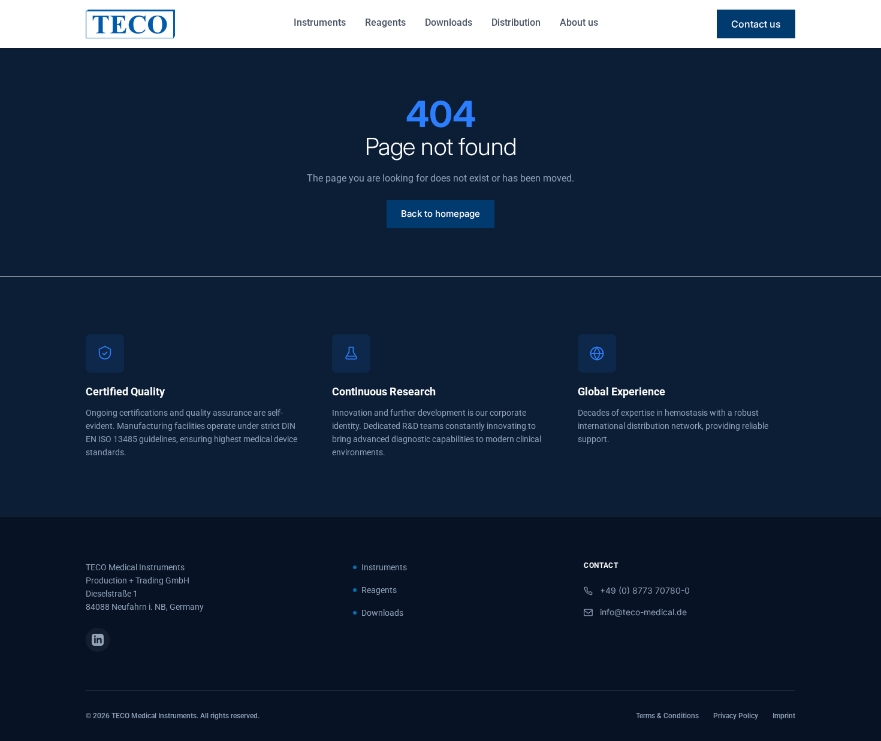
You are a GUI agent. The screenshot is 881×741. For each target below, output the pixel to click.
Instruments (320, 22)
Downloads (448, 22)
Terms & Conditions (667, 716)
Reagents (385, 22)
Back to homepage (440, 213)
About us (579, 22)
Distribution (516, 22)
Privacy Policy (735, 716)
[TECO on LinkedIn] (98, 640)
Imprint (784, 716)
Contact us (756, 24)
